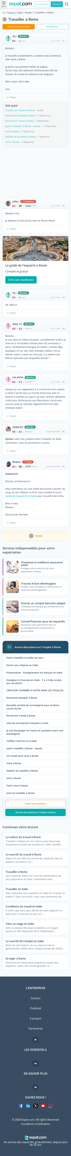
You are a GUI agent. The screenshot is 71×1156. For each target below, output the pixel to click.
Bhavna (17, 462)
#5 (63, 382)
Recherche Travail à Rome (19, 120)
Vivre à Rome (12, 131)
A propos (35, 1018)
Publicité (35, 1008)
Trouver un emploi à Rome (20, 110)
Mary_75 (17, 324)
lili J (14, 36)
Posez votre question (35, 803)
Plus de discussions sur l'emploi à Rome (35, 812)
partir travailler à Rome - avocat (22, 126)
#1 (63, 41)
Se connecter (42, 4)
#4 (63, 328)
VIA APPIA (18, 377)
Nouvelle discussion (19, 26)
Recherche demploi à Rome (20, 115)
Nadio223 (18, 427)
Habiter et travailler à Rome (20, 136)
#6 (63, 431)
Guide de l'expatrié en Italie (20, 496)
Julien (16, 201)
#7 (63, 466)
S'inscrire (57, 4)
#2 (63, 205)
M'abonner (52, 26)
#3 (63, 297)
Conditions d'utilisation (35, 1124)
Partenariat (35, 1028)
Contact (35, 998)
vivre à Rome (12, 142)
